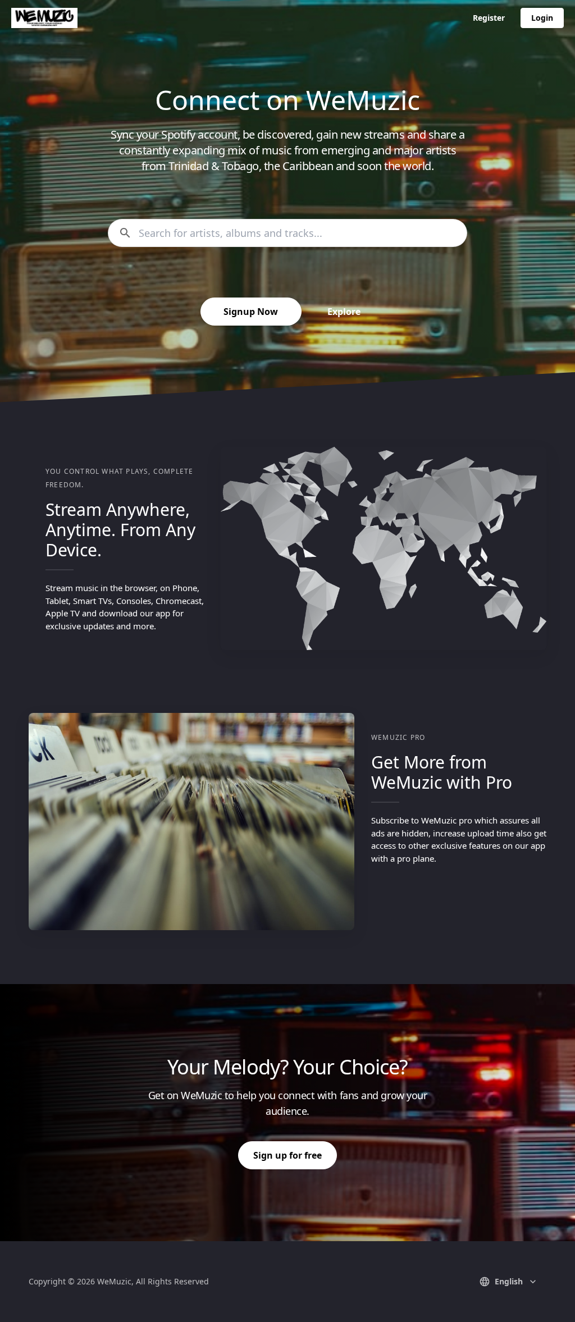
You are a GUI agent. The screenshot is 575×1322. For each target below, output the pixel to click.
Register (489, 17)
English (509, 1281)
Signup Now (250, 311)
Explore (343, 311)
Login (542, 17)
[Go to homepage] (44, 18)
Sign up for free (287, 1155)
